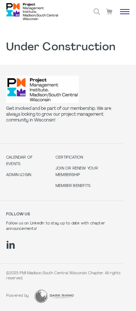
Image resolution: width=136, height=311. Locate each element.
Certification (69, 158)
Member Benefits (72, 186)
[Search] (97, 12)
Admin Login (18, 175)
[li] (10, 245)
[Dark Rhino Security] (54, 296)
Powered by (17, 296)
